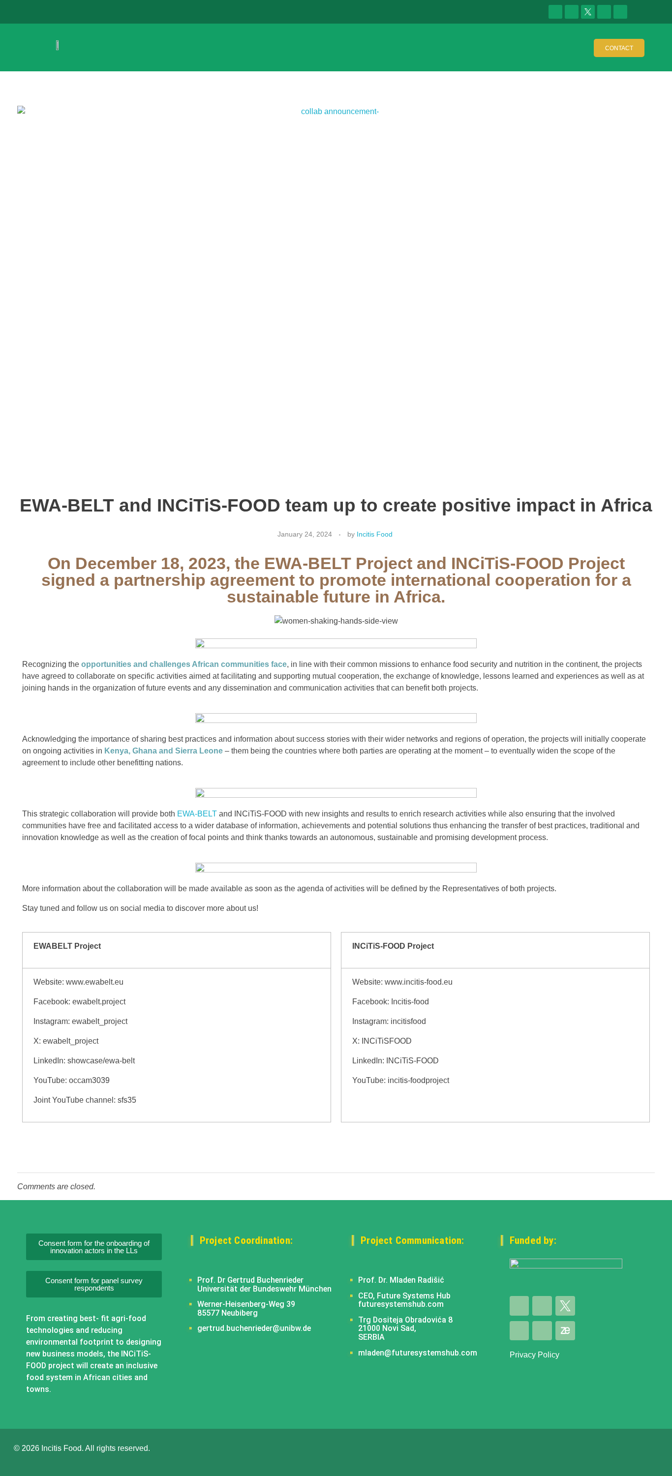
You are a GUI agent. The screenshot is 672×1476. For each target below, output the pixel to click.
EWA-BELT (197, 814)
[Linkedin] (555, 12)
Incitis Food (375, 534)
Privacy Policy (534, 1355)
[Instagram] (620, 12)
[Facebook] (572, 12)
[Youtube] (604, 12)
